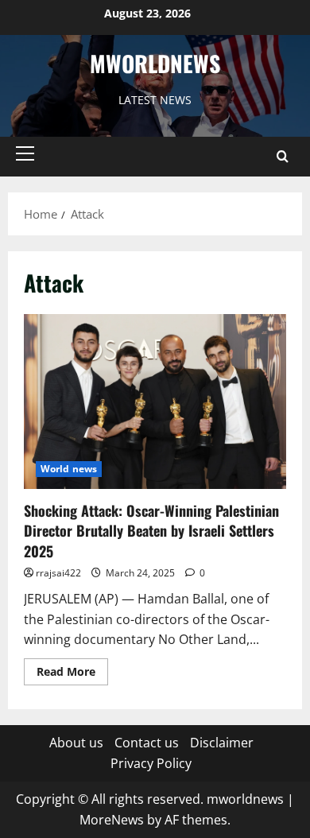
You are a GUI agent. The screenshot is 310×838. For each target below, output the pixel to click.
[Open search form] (283, 157)
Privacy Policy (151, 763)
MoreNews (111, 819)
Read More (72, 674)
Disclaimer (222, 742)
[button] (25, 153)
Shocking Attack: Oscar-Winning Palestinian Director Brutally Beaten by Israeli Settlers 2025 (151, 530)
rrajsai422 (58, 573)
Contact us (146, 742)
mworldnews (155, 63)
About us (76, 742)
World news (69, 468)
